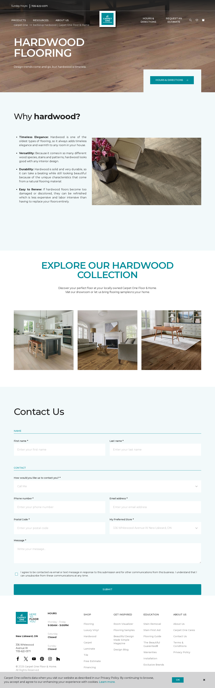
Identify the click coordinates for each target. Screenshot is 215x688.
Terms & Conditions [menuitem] (180, 644)
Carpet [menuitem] (88, 642)
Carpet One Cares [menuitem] (184, 630)
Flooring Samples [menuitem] (124, 630)
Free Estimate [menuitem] (92, 661)
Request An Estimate (174, 20)
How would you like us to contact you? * (37, 478)
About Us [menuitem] (179, 623)
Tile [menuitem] (86, 654)
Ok (178, 679)
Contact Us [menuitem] (180, 636)
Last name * (116, 441)
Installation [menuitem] (150, 658)
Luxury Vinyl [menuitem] (91, 630)
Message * (20, 540)
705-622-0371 (39, 6)
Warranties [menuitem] (150, 652)
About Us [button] (62, 20)
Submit (107, 589)
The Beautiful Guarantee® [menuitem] (151, 644)
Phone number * (23, 498)
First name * (21, 441)
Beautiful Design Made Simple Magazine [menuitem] (124, 640)
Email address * (118, 498)
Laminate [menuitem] (89, 648)
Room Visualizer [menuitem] (123, 623)
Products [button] (18, 20)
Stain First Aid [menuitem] (151, 630)
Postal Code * (21, 519)
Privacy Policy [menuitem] (181, 652)
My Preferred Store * (122, 519)
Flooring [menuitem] (89, 623)
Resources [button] (41, 20)
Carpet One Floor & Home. (41, 666)
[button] (190, 20)
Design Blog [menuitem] (121, 649)
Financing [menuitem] (90, 667)
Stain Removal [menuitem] (152, 623)
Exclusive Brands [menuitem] (153, 664)
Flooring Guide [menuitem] (152, 636)
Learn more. (107, 681)
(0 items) (203, 20)
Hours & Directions (148, 20)
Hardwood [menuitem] (90, 636)
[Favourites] (197, 20)
